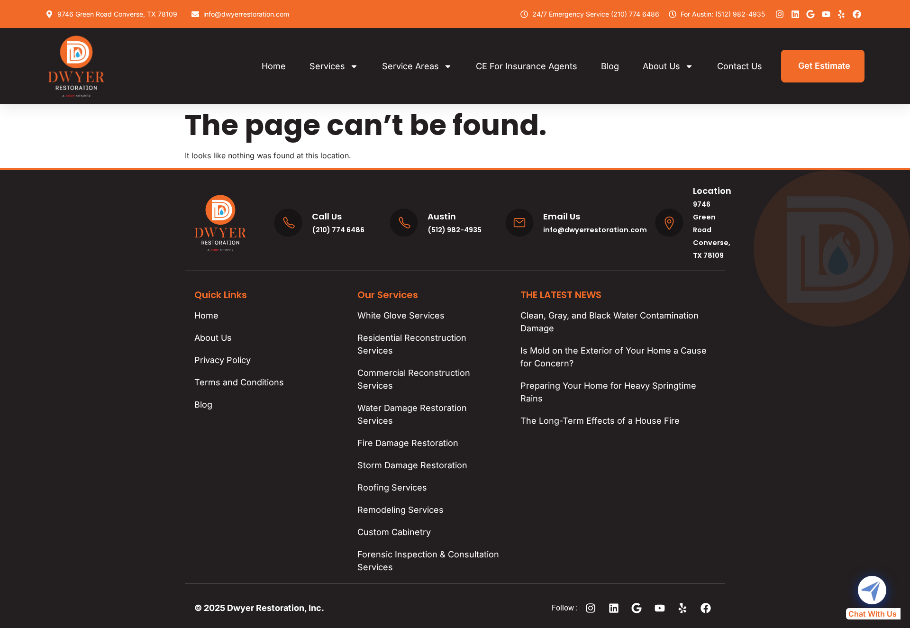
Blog (610, 66)
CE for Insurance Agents (526, 66)
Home (274, 66)
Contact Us (739, 66)
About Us (661, 66)
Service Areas (410, 66)
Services (327, 66)
